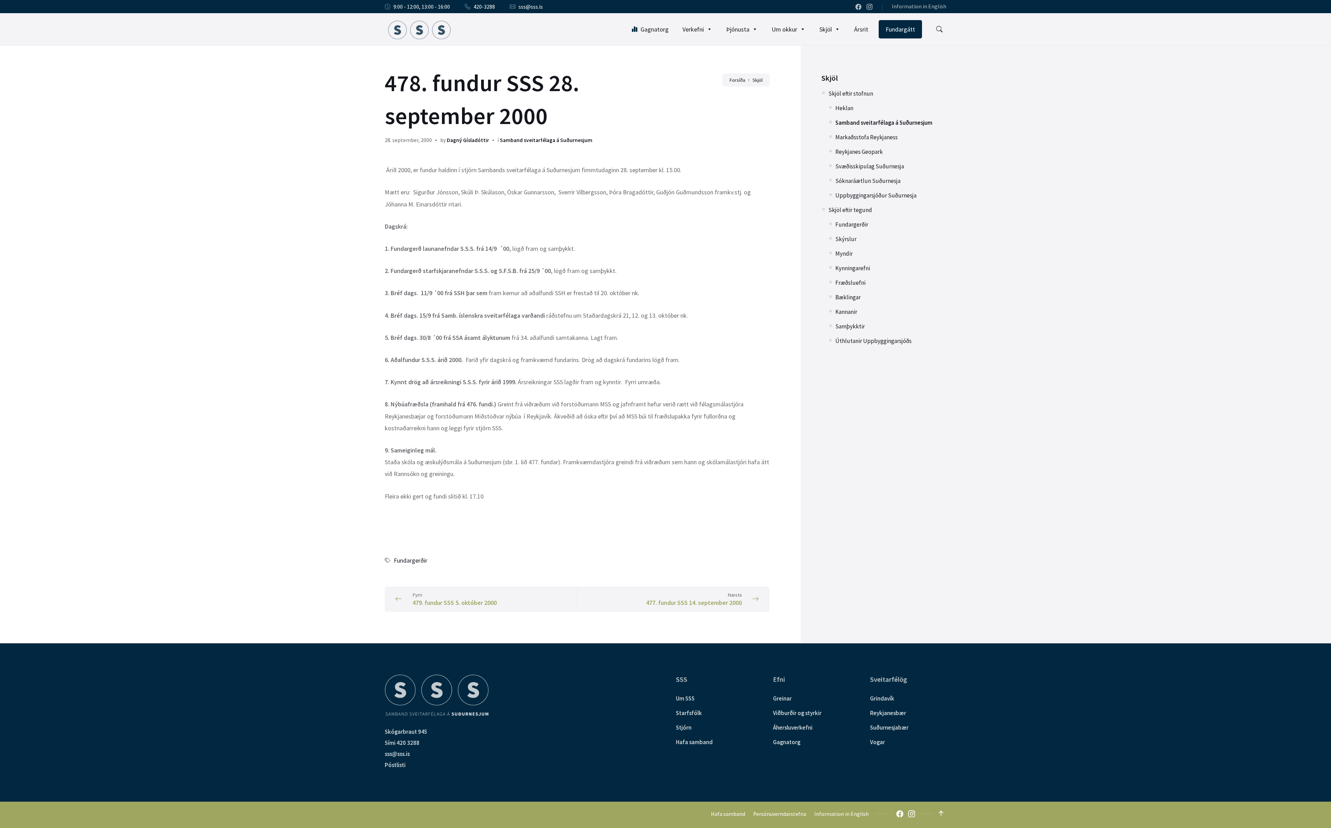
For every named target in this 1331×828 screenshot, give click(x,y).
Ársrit (861, 29)
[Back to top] (941, 813)
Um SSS (685, 698)
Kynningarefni (852, 268)
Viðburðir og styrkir (797, 713)
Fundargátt (900, 29)
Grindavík (882, 698)
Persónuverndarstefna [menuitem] (779, 814)
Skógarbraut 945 (406, 731)
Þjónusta (737, 29)
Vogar (877, 742)
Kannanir (846, 312)
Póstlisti (395, 765)
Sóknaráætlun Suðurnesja (868, 181)
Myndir (844, 253)
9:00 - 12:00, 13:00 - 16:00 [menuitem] (421, 6)
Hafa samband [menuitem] (728, 814)
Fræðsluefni (850, 283)
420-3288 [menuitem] (484, 6)
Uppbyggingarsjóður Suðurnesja (875, 195)
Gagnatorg (655, 29)
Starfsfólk (689, 713)
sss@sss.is (397, 754)
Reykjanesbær (888, 713)
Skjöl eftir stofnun (850, 93)
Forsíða (737, 80)
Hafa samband (694, 742)
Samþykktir (850, 326)
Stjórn (683, 727)
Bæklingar (848, 297)
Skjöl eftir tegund (850, 210)
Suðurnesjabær (889, 727)
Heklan (844, 108)
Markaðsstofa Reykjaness (866, 137)
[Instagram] (869, 7)
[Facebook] (858, 7)
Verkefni (693, 29)
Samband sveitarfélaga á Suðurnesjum (546, 140)
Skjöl (825, 29)
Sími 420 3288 (402, 743)
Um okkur (784, 29)
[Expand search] (939, 29)
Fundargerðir (410, 560)
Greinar (782, 698)
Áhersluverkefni (792, 727)
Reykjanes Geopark (859, 152)
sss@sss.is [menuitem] (531, 6)
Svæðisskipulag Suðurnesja (869, 166)
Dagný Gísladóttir (468, 140)
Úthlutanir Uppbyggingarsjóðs (873, 341)
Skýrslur (845, 239)
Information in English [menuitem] (919, 6)
